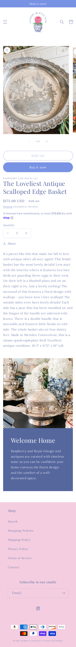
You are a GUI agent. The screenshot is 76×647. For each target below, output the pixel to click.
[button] (5, 21)
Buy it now (38, 167)
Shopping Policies (21, 530)
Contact (13, 567)
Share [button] (12, 243)
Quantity (8, 225)
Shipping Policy (19, 540)
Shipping (7, 206)
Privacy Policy (18, 549)
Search (13, 521)
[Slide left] (29, 141)
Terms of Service (20, 558)
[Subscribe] (63, 593)
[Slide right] (46, 141)
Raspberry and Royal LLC (32, 641)
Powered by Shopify (54, 641)
